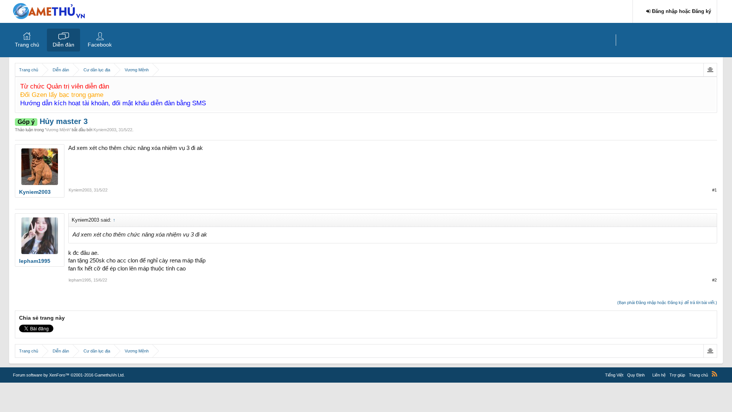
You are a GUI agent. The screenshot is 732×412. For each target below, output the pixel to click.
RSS (714, 374)
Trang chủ (27, 45)
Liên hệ (659, 375)
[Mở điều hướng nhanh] (710, 69)
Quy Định (636, 375)
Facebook (100, 45)
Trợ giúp (677, 375)
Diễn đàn (63, 45)
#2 (714, 280)
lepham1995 (80, 280)
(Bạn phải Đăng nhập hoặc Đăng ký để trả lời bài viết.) (667, 302)
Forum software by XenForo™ (69, 375)
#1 (714, 190)
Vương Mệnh (58, 129)
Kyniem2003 (104, 129)
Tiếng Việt (614, 375)
